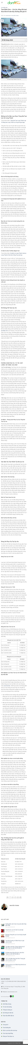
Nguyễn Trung (15, 15)
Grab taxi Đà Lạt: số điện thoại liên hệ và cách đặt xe (15, 965)
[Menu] (2, 2)
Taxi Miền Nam (4, 7)
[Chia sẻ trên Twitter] (12, 897)
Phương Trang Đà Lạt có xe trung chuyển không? (15, 935)
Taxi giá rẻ (5, 1024)
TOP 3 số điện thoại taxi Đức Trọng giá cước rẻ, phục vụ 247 (15, 959)
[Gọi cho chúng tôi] (13, 996)
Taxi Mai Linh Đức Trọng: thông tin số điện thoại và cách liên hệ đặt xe (14, 947)
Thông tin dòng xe (7, 1010)
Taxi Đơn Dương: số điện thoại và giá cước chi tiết (14, 941)
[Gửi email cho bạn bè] (15, 897)
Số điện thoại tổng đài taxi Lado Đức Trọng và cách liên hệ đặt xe (14, 953)
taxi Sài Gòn (7, 685)
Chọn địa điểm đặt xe (8, 1015)
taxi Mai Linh (4, 330)
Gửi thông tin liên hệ (8, 1012)
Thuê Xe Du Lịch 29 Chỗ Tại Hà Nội (14, 930)
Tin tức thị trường (7, 1007)
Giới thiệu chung (7, 1004)
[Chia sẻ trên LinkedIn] (20, 897)
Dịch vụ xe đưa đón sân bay (10, 1030)
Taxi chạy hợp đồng (8, 1033)
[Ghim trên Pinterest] (18, 897)
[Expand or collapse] (25, 40)
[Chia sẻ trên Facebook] (10, 897)
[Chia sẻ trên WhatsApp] (7, 897)
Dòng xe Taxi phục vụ (8, 1036)
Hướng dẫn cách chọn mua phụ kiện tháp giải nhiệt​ (15, 924)
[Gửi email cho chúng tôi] (11, 996)
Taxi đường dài (7, 1027)
